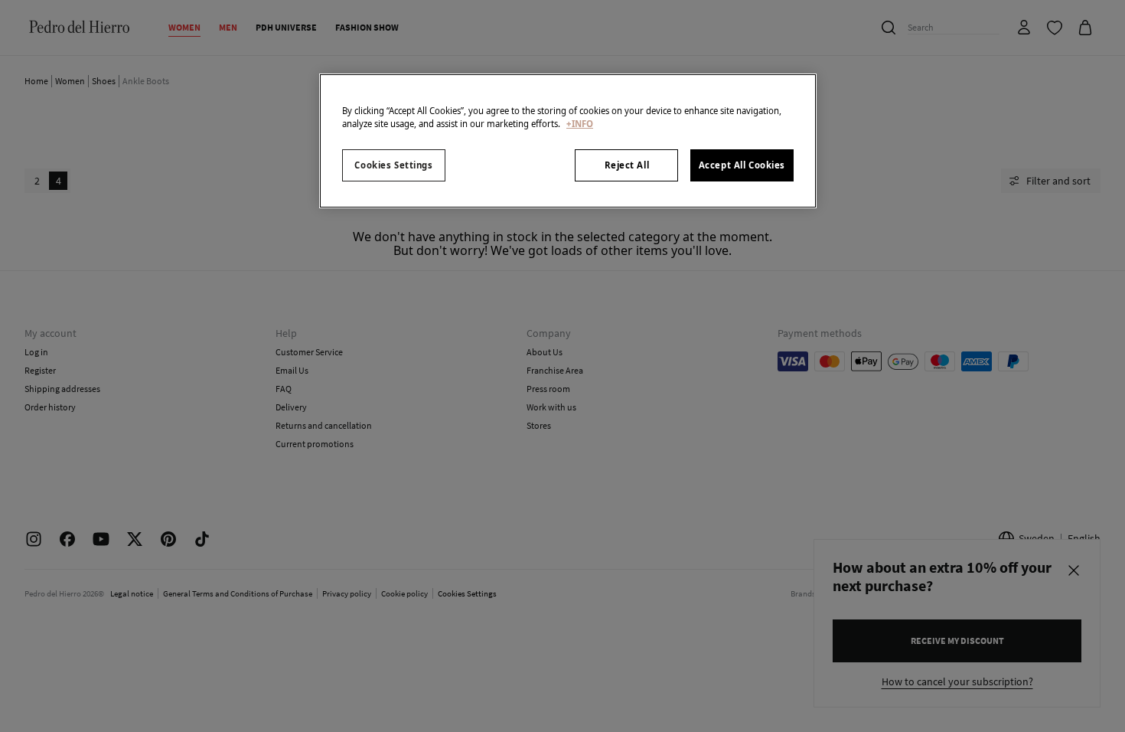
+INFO (579, 123)
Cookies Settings (393, 165)
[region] (568, 141)
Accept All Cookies (742, 165)
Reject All (627, 165)
